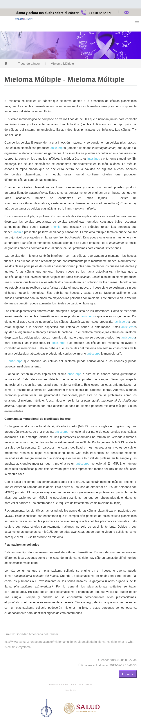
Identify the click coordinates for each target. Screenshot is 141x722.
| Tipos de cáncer (26, 63)
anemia (56, 226)
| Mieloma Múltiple (59, 63)
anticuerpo (57, 147)
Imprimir (127, 674)
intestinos (93, 158)
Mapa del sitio (70, 690)
